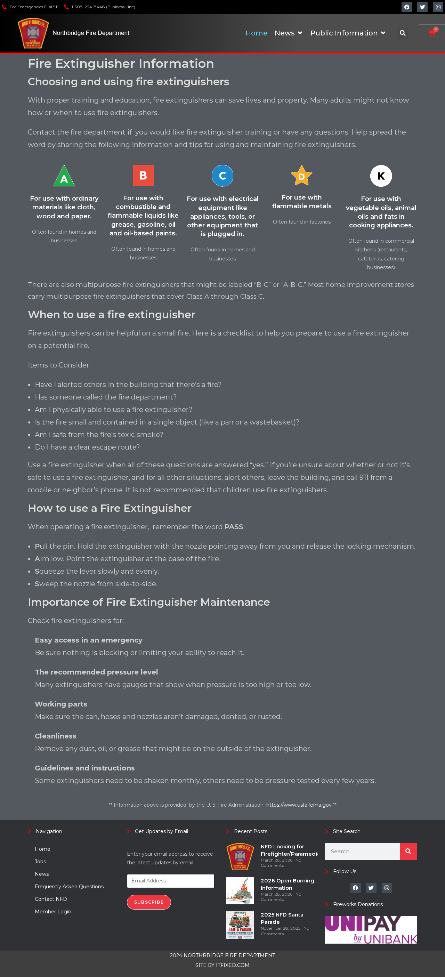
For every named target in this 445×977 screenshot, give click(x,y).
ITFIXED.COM (233, 965)
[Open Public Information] (383, 33)
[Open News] (300, 33)
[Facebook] (407, 7)
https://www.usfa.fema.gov (299, 805)
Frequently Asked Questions (69, 886)
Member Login (53, 912)
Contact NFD (51, 899)
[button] (402, 33)
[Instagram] (438, 7)
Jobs (40, 861)
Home (42, 849)
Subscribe (149, 902)
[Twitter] (422, 7)
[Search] (408, 851)
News (42, 874)
